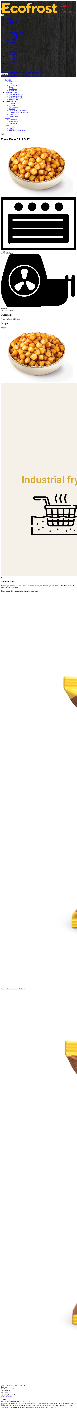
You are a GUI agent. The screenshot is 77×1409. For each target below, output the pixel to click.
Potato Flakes (13, 29)
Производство (14, 45)
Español (21, 1403)
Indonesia (15, 1405)
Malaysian (55, 1405)
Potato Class (13, 62)
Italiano (27, 1403)
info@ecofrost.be (6, 1396)
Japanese (73, 1403)
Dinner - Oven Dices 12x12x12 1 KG (13, 989)
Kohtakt (7, 63)
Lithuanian (4, 1407)
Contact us (12, 65)
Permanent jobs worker (16, 33)
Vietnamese (52, 1407)
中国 (2, 1405)
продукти (8, 18)
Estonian (22, 1407)
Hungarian (33, 1407)
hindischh (22, 1405)
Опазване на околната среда (18, 51)
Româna (45, 1403)
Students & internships (16, 36)
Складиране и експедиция (18, 49)
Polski (70, 1405)
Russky (50, 1403)
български (66, 1403)
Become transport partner (17, 69)
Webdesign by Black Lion (21, 1401)
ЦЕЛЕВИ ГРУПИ (15, 43)
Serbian (10, 1407)
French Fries (13, 20)
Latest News (13, 58)
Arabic (46, 1407)
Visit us (11, 67)
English (16, 1403)
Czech (65, 1405)
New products (13, 54)
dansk (6, 1405)
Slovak (61, 1405)
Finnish (41, 1405)
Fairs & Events (13, 60)
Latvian (27, 1407)
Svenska (36, 1405)
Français (11, 1403)
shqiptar (59, 1403)
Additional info (13, 38)
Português (33, 1403)
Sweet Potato (13, 27)
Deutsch (39, 1403)
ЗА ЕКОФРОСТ (10, 40)
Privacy (3, 1401)
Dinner (11, 25)
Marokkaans (29, 1405)
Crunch (11, 22)
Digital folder (13, 53)
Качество (12, 47)
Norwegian (47, 1405)
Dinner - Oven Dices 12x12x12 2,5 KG (13, 1385)
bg (1, 2)
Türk (10, 1405)
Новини (7, 56)
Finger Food (13, 23)
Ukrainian (40, 1407)
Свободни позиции (11, 31)
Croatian (16, 1407)
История (12, 42)
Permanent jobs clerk (15, 34)
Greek (55, 1403)
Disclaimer (9, 1401)
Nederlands (4, 1403)
